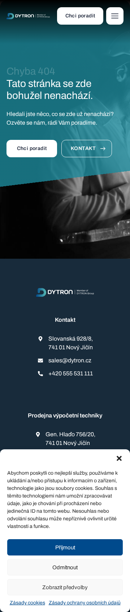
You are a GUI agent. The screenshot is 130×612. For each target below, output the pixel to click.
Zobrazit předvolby (65, 587)
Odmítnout (65, 567)
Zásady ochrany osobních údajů (85, 602)
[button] (119, 458)
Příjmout (65, 547)
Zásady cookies (27, 602)
